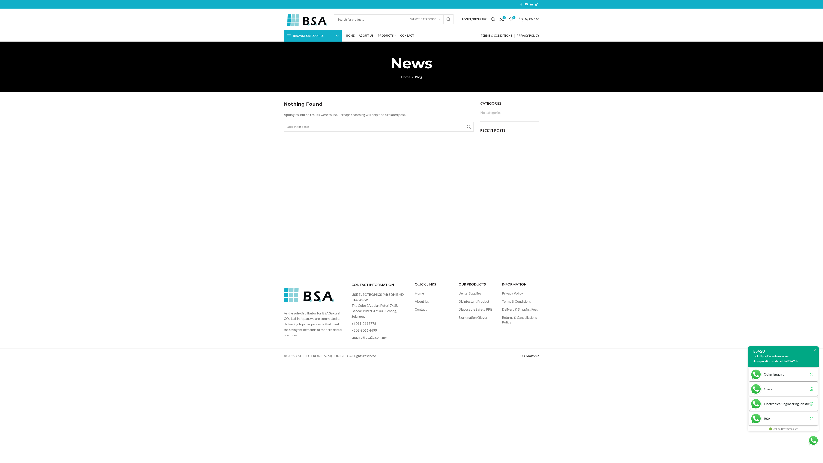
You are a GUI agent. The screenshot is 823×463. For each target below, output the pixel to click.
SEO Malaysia (529, 356)
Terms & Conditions (516, 301)
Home (405, 77)
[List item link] (378, 323)
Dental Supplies (469, 293)
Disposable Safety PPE (475, 309)
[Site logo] (307, 19)
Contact (421, 309)
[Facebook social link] (521, 4)
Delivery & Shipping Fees (520, 309)
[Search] (493, 19)
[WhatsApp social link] (536, 4)
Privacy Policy (512, 293)
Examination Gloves (473, 317)
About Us (422, 301)
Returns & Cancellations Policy (519, 319)
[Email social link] (526, 4)
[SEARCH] (449, 19)
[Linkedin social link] (531, 4)
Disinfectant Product (473, 301)
